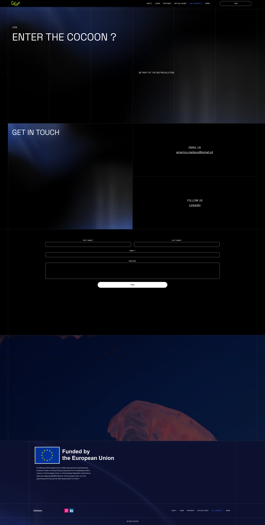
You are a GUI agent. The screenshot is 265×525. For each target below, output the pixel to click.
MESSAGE (132, 261)
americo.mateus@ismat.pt (194, 152)
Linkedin (195, 205)
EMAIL (132, 251)
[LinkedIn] (71, 511)
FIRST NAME (87, 240)
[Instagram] (66, 511)
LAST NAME (176, 240)
